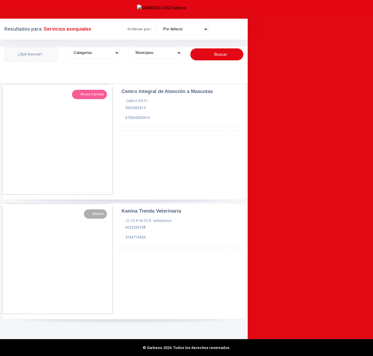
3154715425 (135, 237)
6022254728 (135, 227)
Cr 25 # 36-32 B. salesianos (148, 220)
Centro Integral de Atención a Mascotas (167, 91)
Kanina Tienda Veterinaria (151, 211)
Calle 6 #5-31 (137, 101)
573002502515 (137, 118)
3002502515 (135, 108)
